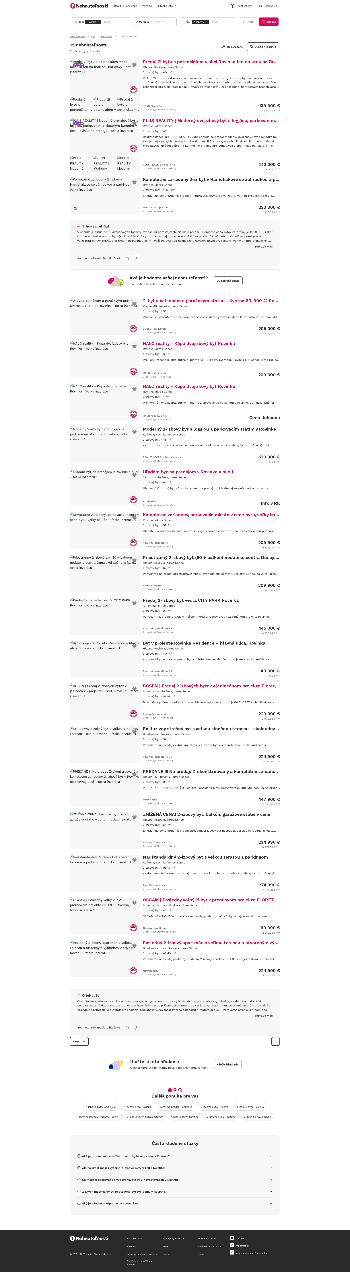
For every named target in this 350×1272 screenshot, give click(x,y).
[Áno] (127, 258)
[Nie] (135, 258)
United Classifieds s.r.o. (99, 1254)
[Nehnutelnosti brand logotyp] (89, 6)
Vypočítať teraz (228, 280)
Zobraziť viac (263, 246)
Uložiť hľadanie (265, 46)
